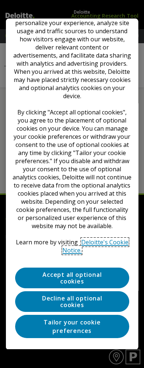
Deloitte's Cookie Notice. (95, 246)
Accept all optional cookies (72, 278)
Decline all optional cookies (72, 301)
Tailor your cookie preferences (72, 327)
